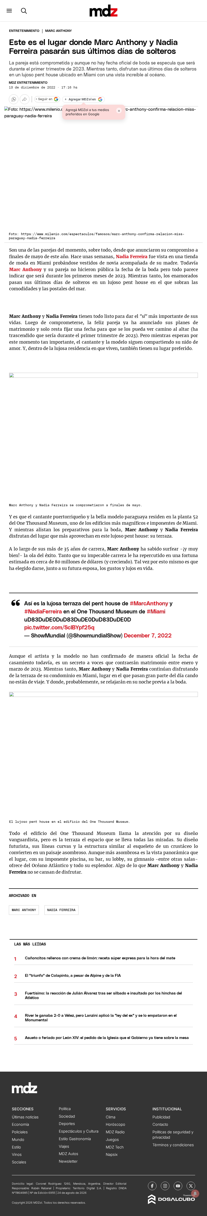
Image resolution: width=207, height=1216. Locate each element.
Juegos (112, 1139)
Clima (110, 1117)
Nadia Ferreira (131, 256)
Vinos (17, 1154)
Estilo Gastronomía (75, 1139)
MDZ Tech (115, 1147)
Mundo (18, 1139)
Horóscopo (115, 1124)
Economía (20, 1124)
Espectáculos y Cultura (78, 1131)
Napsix (112, 1154)
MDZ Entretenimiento (28, 82)
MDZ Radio (115, 1132)
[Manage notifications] (195, 1193)
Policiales (20, 1132)
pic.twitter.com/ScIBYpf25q (59, 627)
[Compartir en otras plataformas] (24, 99)
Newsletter (68, 1161)
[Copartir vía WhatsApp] (13, 99)
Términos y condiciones (173, 1145)
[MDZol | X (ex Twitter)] (191, 1186)
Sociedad (67, 1116)
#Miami (156, 611)
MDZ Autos (68, 1154)
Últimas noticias (25, 1117)
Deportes (67, 1123)
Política (65, 1109)
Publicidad (161, 1117)
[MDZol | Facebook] (152, 1186)
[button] (9, 10)
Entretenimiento (24, 31)
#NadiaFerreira (43, 611)
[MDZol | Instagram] (165, 1186)
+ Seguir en (44, 99)
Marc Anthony (25, 269)
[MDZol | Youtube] (178, 1186)
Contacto (160, 1124)
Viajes (64, 1146)
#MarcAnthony (149, 603)
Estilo (16, 1147)
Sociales (19, 1162)
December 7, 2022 (148, 635)
